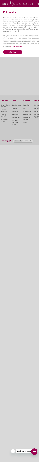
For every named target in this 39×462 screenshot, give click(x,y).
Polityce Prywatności (16, 46)
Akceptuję (13, 52)
